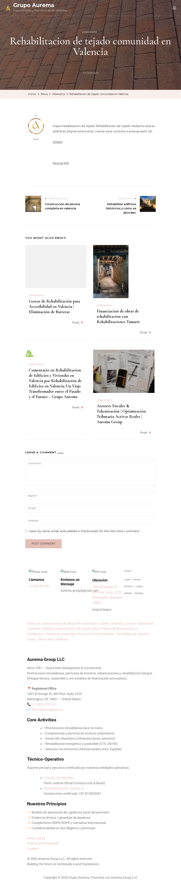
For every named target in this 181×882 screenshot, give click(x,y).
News (96, 628)
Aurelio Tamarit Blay (59, 778)
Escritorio (35, 628)
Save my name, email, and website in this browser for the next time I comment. (84, 531)
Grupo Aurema (33, 5)
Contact (131, 623)
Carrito (104, 623)
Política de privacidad (61, 634)
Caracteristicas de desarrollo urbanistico (70, 623)
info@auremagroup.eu (47, 709)
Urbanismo (89, 32)
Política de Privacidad (42, 843)
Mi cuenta (83, 628)
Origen (58, 142)
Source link (61, 163)
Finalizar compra (54, 628)
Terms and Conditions (53, 639)
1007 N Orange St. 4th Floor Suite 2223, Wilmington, (107, 592)
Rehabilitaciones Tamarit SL (65, 788)
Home (70, 628)
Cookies (32, 848)
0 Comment (90, 73)
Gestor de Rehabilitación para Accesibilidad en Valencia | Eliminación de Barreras (54, 306)
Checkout (117, 623)
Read (75, 322)
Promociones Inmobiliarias (96, 634)
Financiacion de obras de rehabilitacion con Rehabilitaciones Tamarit (118, 316)
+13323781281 (39, 586)
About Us (34, 623)
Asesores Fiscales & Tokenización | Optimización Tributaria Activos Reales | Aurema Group (121, 413)
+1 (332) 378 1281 (44, 704)
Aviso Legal (35, 838)
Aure (36, 139)
